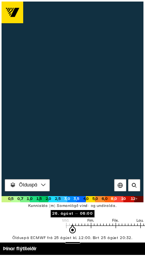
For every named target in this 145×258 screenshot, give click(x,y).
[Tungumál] (120, 185)
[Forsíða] (12, 12)
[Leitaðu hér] (134, 185)
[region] (72, 129)
